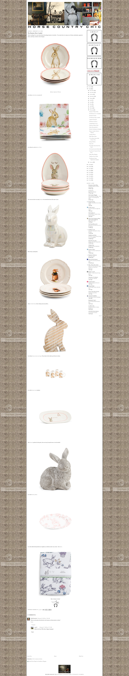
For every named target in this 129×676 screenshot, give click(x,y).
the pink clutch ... (91, 281)
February (91, 110)
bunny (31, 442)
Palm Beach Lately (92, 240)
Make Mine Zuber (93, 136)
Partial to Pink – (91, 249)
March (91, 108)
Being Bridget (91, 286)
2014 (89, 174)
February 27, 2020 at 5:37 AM (46, 627)
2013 (89, 176)
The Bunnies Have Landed (94, 117)
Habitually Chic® (92, 300)
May (91, 104)
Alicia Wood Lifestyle (93, 259)
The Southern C (91, 212)
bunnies (41, 199)
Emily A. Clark (91, 271)
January (91, 162)
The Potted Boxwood (92, 224)
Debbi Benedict (34, 618)
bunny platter (34, 494)
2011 (89, 180)
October (91, 94)
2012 (89, 178)
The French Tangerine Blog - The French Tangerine (94, 219)
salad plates (34, 95)
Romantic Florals (92, 115)
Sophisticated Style (92, 235)
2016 (89, 170)
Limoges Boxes (92, 134)
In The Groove (91, 207)
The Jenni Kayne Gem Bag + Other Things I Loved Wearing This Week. (94, 197)
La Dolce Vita (91, 305)
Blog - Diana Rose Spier (93, 264)
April (91, 106)
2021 (89, 86)
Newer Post (29, 656)
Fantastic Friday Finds (93, 111)
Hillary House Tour (91, 220)
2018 (89, 166)
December (92, 90)
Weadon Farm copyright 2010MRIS (73, 674)
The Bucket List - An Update (95, 113)
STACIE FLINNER (92, 295)
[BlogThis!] (46, 609)
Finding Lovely (91, 229)
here (61, 546)
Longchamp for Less (93, 123)
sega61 (35, 627)
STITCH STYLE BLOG (93, 311)
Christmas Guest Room (92, 292)
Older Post (81, 656)
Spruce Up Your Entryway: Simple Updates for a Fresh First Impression (94, 267)
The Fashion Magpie (92, 195)
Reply (32, 622)
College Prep (91, 245)
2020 (89, 88)
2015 (89, 172)
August (91, 98)
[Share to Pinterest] (51, 609)
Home (55, 656)
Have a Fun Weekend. (92, 191)
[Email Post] (43, 609)
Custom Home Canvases (92, 312)
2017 (89, 168)
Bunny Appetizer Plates (55, 91)
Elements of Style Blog (93, 185)
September (92, 96)
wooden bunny (33, 303)
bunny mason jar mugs (36, 356)
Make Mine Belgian (93, 154)
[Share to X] (48, 609)
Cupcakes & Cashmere (93, 277)
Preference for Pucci (93, 121)
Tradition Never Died (93, 156)
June (91, 102)
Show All (100, 315)
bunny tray (34, 390)
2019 (89, 164)
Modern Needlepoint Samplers (95, 129)
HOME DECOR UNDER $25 (93, 246)
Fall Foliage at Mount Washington (94, 297)
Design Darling (91, 201)
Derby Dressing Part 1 (93, 127)
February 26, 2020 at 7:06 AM (44, 618)
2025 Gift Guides (91, 256)
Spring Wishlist (92, 141)
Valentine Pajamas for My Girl (93, 282)
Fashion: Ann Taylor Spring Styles (94, 241)
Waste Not (91, 143)
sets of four (39, 147)
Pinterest (60, 674)
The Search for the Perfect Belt (95, 149)
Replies (33, 624)
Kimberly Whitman (92, 255)
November (92, 92)
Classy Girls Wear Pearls (93, 291)
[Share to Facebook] (49, 609)
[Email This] (45, 609)
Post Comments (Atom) (37, 658)
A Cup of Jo (90, 190)
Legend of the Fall (93, 119)
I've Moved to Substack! (92, 278)
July (91, 100)
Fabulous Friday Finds (93, 125)
